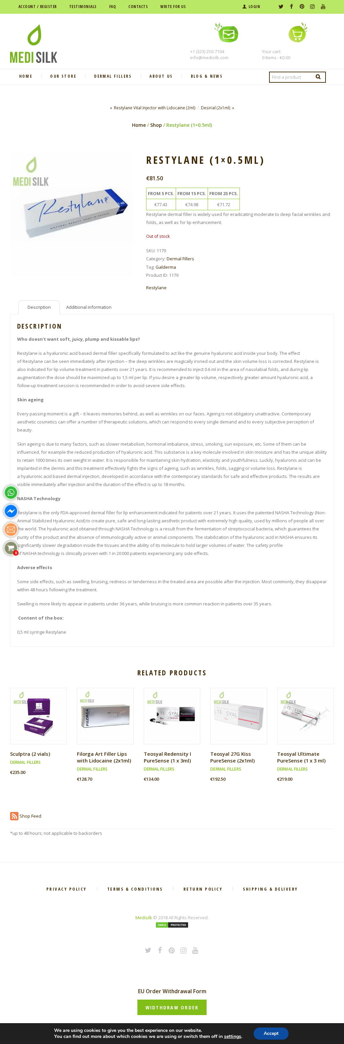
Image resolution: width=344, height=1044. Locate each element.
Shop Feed (29, 816)
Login (254, 6)
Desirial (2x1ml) (215, 107)
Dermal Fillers (180, 259)
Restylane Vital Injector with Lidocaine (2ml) (155, 107)
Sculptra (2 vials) (30, 753)
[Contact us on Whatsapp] (10, 492)
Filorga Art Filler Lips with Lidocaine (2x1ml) (104, 757)
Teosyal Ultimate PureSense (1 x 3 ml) (301, 757)
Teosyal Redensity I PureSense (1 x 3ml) (167, 757)
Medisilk (143, 918)
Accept (271, 1033)
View (41, 709)
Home (139, 125)
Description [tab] (39, 307)
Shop (156, 125)
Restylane (156, 288)
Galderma (166, 267)
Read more (107, 721)
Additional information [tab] (89, 307)
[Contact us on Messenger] (10, 511)
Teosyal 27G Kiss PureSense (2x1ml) (232, 757)
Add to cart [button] (41, 721)
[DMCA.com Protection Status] (172, 926)
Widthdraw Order (172, 1007)
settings (232, 1037)
